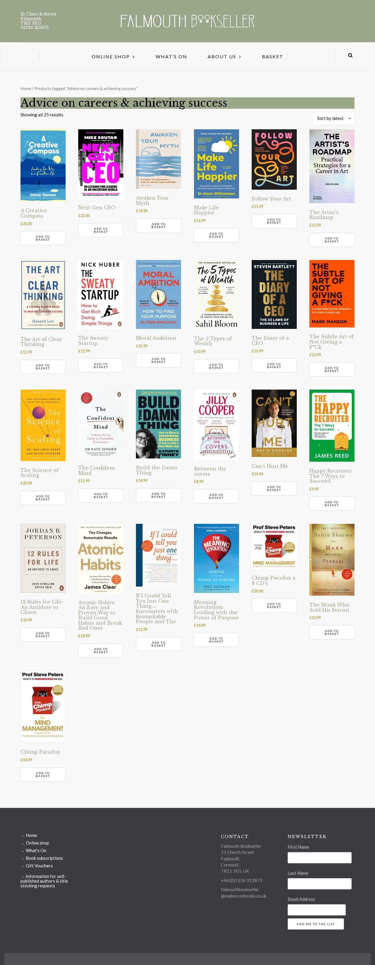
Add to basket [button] (43, 238)
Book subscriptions (44, 858)
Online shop (37, 842)
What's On (36, 850)
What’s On (171, 56)
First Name (298, 847)
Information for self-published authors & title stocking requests (44, 881)
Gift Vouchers (39, 865)
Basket (272, 56)
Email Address (301, 899)
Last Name (298, 873)
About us (222, 56)
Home (26, 88)
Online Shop (111, 56)
